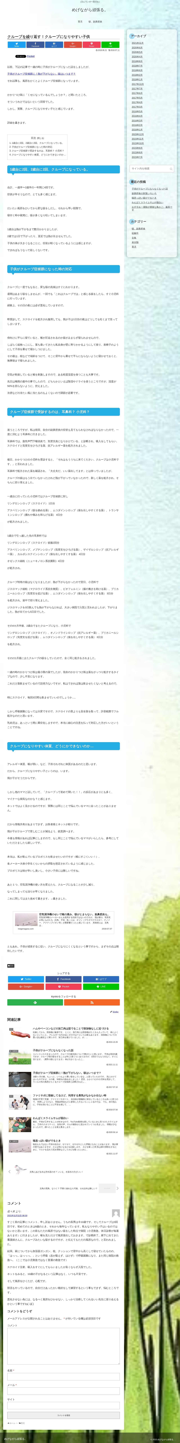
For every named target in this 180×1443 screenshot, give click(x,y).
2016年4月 (137, 116)
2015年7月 (137, 157)
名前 (10, 1370)
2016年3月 (137, 120)
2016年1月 (137, 129)
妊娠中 (135, 233)
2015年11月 (138, 139)
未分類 (135, 242)
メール (12, 1385)
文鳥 (134, 237)
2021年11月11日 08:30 (17, 1215)
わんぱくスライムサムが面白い (147, 202)
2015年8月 (137, 152)
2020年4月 (137, 56)
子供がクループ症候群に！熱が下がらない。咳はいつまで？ (41, 73)
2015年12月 (138, 134)
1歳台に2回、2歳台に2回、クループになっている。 (38, 143)
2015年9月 (137, 148)
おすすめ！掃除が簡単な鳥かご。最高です (152, 208)
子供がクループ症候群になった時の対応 (32, 147)
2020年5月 (137, 52)
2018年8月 (137, 61)
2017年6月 (137, 93)
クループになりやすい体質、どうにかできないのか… (39, 154)
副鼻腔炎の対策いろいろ (144, 193)
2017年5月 (137, 98)
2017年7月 (137, 88)
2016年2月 (137, 125)
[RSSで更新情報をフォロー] (92, 1002)
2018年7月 (137, 66)
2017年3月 (137, 107)
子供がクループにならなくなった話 (150, 188)
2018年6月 (137, 70)
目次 (33, 138)
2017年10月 (138, 84)
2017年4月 (137, 102)
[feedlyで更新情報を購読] (35, 1002)
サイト (11, 1399)
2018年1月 (137, 79)
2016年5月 (137, 111)
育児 (12, 966)
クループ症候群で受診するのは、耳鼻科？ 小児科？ (38, 150)
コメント (12, 1325)
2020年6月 (137, 47)
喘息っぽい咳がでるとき (144, 198)
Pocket (31, 56)
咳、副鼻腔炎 (138, 228)
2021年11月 (138, 43)
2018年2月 (137, 75)
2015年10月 (138, 143)
